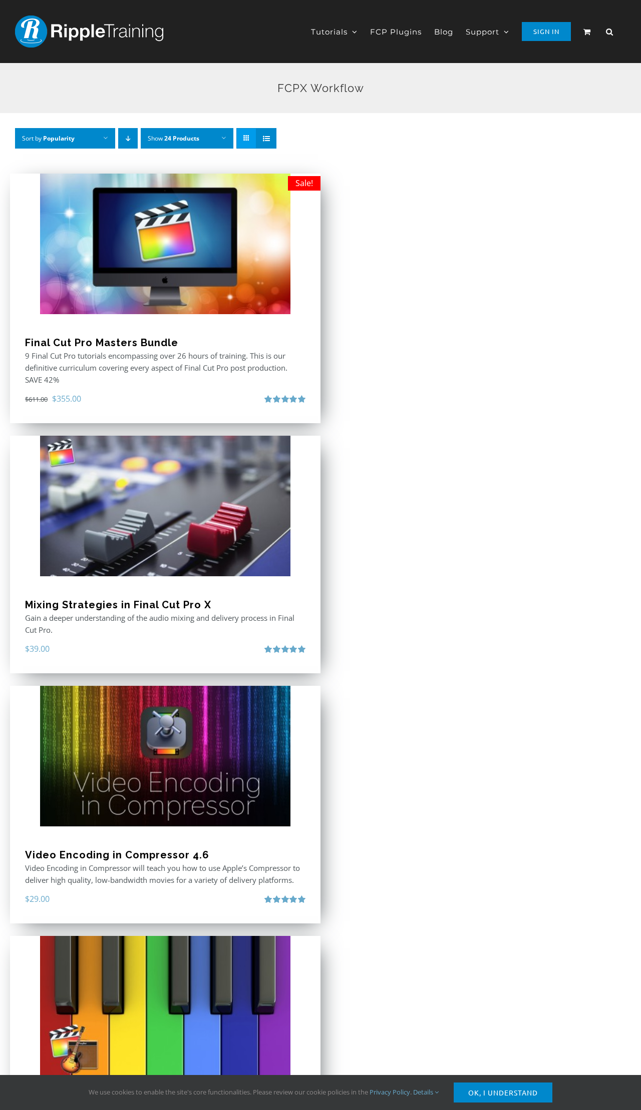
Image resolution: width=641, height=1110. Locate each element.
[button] (609, 31)
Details (424, 1091)
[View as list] (266, 138)
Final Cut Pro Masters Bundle (101, 343)
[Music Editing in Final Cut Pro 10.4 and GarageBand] (165, 1006)
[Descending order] (128, 138)
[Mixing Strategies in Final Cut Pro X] (165, 506)
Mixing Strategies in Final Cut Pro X (118, 605)
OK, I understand (503, 1092)
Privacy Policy (390, 1091)
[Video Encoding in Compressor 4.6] (165, 756)
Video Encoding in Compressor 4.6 (117, 855)
